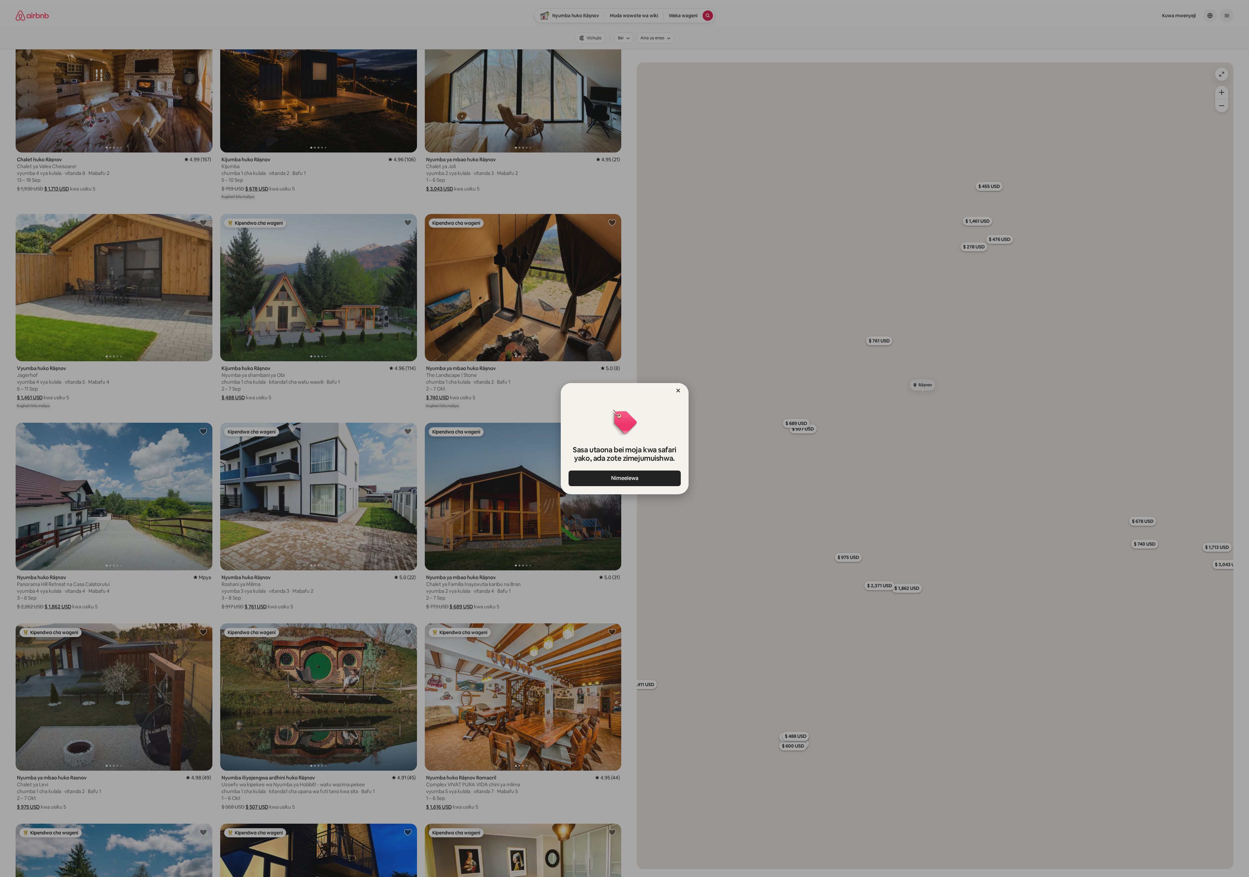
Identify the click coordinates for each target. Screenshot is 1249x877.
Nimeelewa (624, 478)
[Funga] (678, 390)
